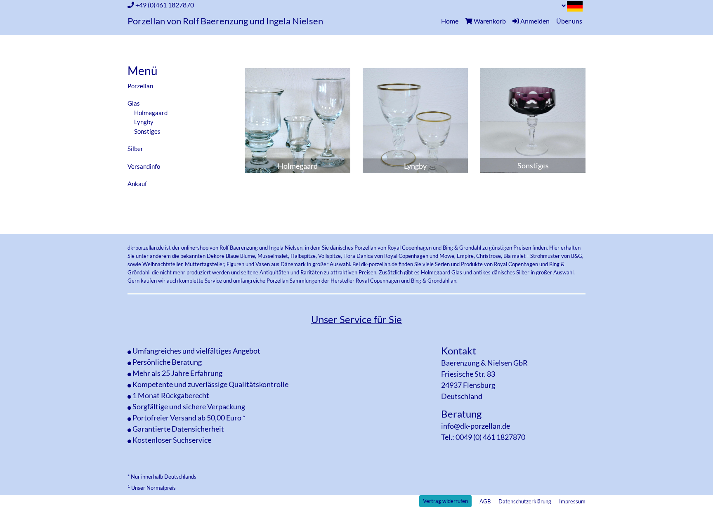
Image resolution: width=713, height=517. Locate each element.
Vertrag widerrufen (445, 501)
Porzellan (140, 86)
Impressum (572, 501)
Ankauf (137, 183)
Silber (135, 148)
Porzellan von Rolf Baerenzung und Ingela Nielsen (225, 21)
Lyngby (143, 121)
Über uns (569, 21)
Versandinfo (143, 166)
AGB (485, 501)
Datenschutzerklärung (524, 501)
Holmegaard (151, 112)
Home (451, 21)
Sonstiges (147, 131)
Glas (133, 103)
